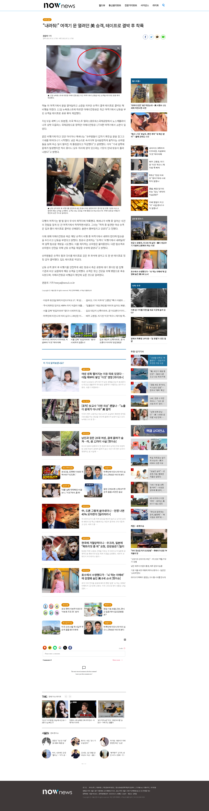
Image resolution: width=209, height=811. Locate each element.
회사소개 (91, 787)
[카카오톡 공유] (157, 38)
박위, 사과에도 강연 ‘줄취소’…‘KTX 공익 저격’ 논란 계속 (59, 755)
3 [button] (85, 763)
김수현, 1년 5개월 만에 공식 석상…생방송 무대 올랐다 (88, 755)
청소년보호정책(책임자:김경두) (125, 787)
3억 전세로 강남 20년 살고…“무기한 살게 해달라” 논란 (81, 721)
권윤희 (45, 36)
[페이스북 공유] (145, 38)
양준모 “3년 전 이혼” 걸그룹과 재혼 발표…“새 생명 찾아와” (109, 721)
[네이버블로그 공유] (163, 38)
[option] (54, 713)
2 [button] (83, 763)
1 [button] (82, 763)
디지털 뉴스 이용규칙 (142, 787)
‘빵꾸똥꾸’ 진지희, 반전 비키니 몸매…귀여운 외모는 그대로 (117, 755)
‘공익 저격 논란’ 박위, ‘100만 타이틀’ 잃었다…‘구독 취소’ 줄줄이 (53, 721)
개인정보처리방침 (108, 787)
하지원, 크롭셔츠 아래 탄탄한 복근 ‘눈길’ (117, 741)
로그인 (85, 787)
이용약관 (98, 787)
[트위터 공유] (151, 38)
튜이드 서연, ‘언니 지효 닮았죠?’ (88, 741)
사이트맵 (153, 787)
